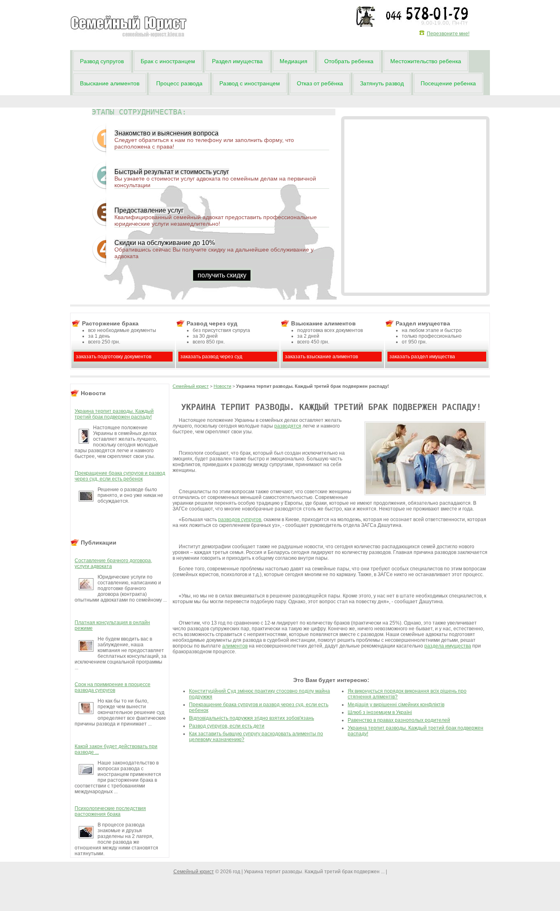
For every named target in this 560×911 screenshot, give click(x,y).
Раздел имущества (237, 61)
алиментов (235, 646)
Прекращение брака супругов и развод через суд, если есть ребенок (120, 476)
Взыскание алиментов (109, 83)
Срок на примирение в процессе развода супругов (112, 687)
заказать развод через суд (211, 356)
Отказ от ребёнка (320, 83)
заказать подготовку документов (113, 356)
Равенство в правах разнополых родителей (399, 720)
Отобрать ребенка (348, 61)
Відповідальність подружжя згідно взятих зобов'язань (251, 718)
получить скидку (222, 275)
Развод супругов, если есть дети (226, 726)
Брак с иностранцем (168, 61)
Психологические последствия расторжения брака (110, 811)
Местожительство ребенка (425, 61)
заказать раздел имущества (422, 356)
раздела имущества (447, 646)
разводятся (287, 426)
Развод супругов (102, 61)
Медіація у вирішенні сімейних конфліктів (396, 704)
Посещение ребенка (448, 83)
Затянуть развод (382, 83)
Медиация (293, 61)
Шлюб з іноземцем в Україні (380, 712)
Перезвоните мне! (448, 34)
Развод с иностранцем (249, 83)
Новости (222, 386)
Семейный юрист (191, 386)
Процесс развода (179, 83)
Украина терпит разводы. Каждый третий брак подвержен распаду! (114, 414)
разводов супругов (239, 519)
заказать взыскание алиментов (321, 356)
